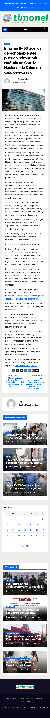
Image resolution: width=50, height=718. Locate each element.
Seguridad (10, 580)
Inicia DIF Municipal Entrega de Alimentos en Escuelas (28, 707)
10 (31, 524)
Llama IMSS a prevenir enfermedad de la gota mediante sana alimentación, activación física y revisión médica (34, 382)
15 (19, 530)
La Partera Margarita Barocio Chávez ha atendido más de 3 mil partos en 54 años (16, 381)
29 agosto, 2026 (15, 591)
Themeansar (25, 702)
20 (7, 535)
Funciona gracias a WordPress (17, 699)
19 (43, 530)
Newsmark (38, 699)
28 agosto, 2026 (15, 669)
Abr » (28, 546)
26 (43, 535)
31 (31, 541)
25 (37, 535)
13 (7, 530)
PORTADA (25, 713)
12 (43, 524)
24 (31, 535)
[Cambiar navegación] (25, 29)
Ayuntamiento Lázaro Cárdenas (18, 659)
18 (37, 530)
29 (19, 541)
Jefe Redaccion (22, 79)
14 (13, 530)
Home (4, 707)
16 (25, 530)
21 (13, 535)
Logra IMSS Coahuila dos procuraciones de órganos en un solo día (23, 488)
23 (25, 535)
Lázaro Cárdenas (13, 633)
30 (25, 541)
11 (37, 524)
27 (7, 541)
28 (13, 541)
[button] (45, 29)
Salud (7, 43)
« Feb (21, 546)
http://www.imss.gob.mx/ (26, 365)
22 (19, 535)
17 (31, 530)
